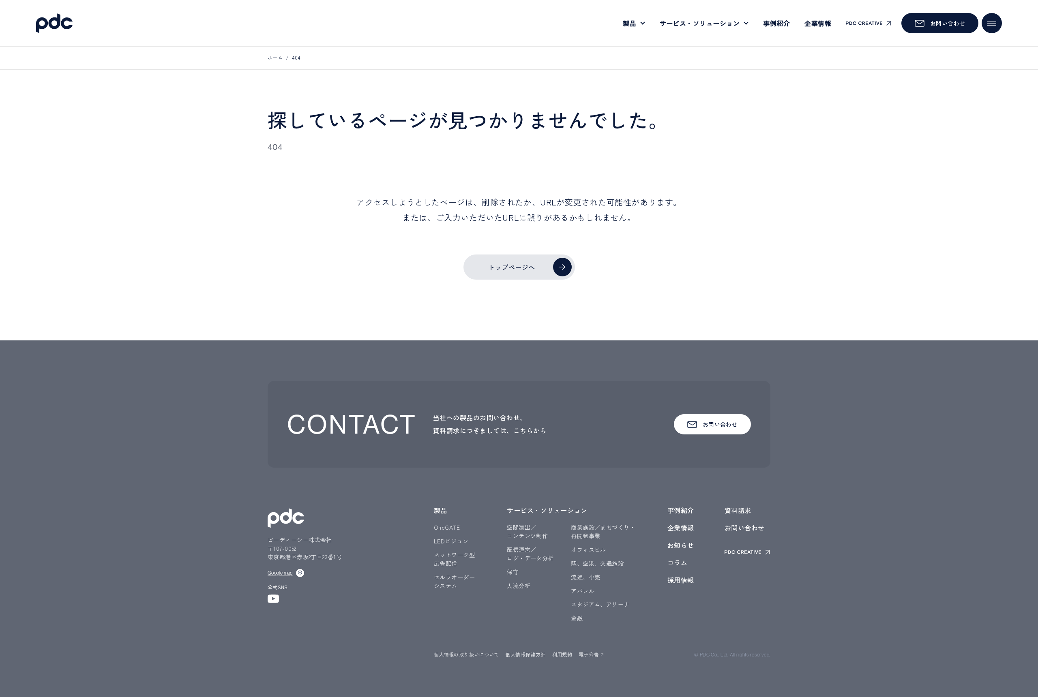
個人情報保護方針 (526, 654)
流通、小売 (585, 577)
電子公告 (588, 654)
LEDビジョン (451, 541)
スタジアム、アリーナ (600, 604)
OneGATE (447, 527)
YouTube (273, 598)
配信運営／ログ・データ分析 (530, 553)
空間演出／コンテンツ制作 (527, 531)
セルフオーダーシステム (454, 581)
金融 (577, 618)
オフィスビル (588, 549)
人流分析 (518, 586)
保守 (513, 572)
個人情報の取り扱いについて (466, 654)
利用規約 (562, 654)
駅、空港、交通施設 (597, 563)
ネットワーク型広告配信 (454, 559)
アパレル (582, 591)
